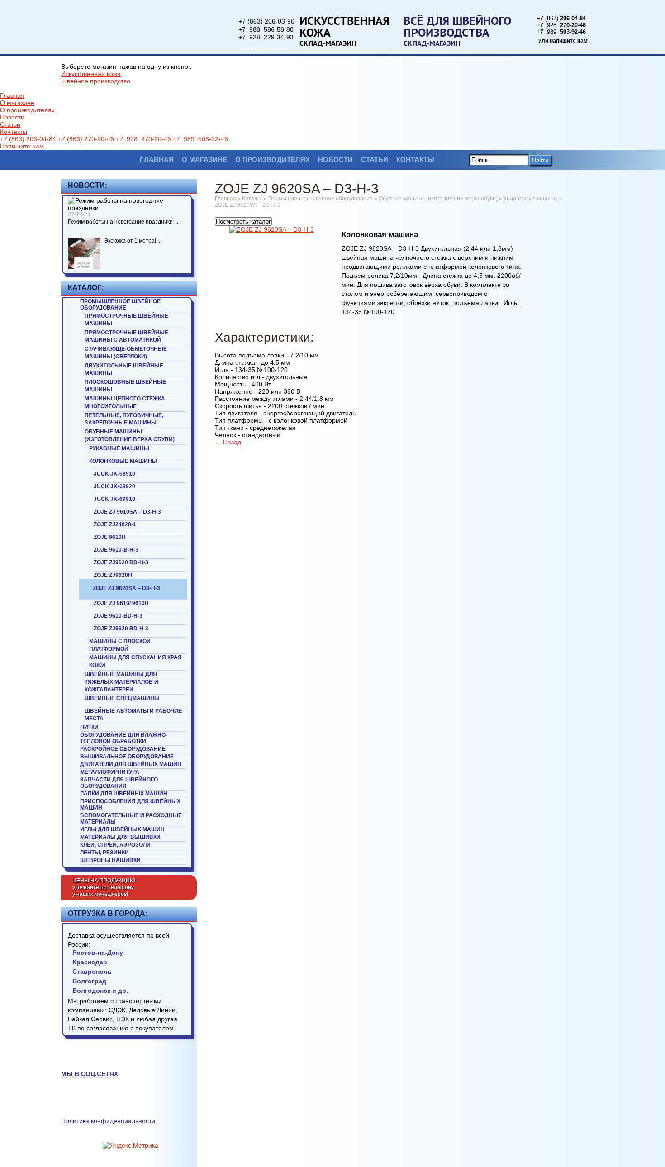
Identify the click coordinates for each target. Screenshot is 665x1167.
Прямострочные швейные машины (126, 320)
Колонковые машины (123, 461)
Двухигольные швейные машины (124, 369)
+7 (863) (561, 18)
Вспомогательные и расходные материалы (131, 818)
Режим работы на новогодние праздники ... (123, 222)
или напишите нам (264, 48)
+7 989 (561, 32)
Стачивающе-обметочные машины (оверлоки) (126, 353)
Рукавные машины (119, 448)
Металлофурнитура (109, 772)
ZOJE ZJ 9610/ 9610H (121, 603)
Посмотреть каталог (243, 221)
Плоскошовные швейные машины (125, 386)
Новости (12, 117)
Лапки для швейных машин (123, 794)
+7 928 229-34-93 (266, 37)
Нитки (89, 727)
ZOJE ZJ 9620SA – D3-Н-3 (126, 588)
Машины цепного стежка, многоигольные (125, 402)
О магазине (17, 102)
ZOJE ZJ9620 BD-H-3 (121, 562)
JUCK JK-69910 (114, 499)
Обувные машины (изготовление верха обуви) (130, 436)
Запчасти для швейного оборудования (119, 782)
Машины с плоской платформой (120, 645)
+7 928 (561, 25)
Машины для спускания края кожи (135, 661)
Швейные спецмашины (122, 698)
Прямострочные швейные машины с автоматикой (126, 336)
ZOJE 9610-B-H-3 (116, 550)
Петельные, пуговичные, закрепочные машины (124, 419)
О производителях (27, 110)
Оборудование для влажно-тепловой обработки (123, 738)
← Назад (228, 442)
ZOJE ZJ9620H (113, 575)
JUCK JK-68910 (114, 474)
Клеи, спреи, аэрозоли (115, 845)
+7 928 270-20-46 (143, 139)
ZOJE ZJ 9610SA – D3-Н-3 (127, 512)
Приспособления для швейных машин (130, 804)
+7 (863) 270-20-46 (86, 139)
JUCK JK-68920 (114, 486)
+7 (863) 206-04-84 (28, 139)
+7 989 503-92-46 (200, 139)
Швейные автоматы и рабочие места (133, 715)
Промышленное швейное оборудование (120, 304)
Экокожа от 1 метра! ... (133, 241)
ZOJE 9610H (110, 537)
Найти (540, 160)
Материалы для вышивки (120, 837)
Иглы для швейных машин (122, 829)
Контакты (13, 131)
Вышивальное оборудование (127, 756)
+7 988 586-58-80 (266, 29)
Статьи (10, 124)
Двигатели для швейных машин (130, 764)
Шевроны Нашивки (110, 860)
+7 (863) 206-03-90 (266, 21)
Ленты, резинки (104, 852)
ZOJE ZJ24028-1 (115, 524)
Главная (12, 95)
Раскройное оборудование (123, 749)
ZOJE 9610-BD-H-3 (118, 616)
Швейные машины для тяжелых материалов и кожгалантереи (121, 682)
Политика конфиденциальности (108, 1120)
